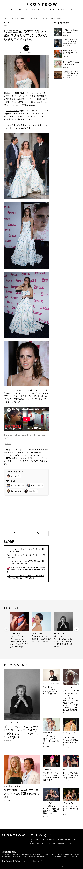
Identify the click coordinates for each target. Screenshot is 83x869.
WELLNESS (61, 10)
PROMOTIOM (15, 633)
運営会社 (32, 843)
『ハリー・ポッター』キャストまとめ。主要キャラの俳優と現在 (26, 556)
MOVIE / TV (35, 10)
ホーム (6, 19)
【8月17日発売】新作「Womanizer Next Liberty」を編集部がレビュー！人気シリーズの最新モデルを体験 (26, 569)
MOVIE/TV (49, 840)
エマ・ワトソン (12, 110)
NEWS (11, 10)
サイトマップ (69, 843)
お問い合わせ (61, 843)
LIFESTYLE (70, 10)
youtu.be (7, 443)
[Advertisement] (26, 513)
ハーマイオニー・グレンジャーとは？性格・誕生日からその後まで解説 (26, 550)
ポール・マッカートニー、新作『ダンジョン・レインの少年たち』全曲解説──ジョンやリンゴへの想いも (63, 641)
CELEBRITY (52, 10)
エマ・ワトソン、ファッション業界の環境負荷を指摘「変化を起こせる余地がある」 (26, 562)
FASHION (19, 10)
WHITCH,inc (69, 867)
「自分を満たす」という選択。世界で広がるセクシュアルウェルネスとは (41, 639)
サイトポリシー (40, 843)
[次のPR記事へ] (76, 629)
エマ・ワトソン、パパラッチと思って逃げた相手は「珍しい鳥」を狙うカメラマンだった (25, 577)
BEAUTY (26, 10)
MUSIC (44, 10)
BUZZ (31, 842)
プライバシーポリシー (50, 843)
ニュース (12, 19)
